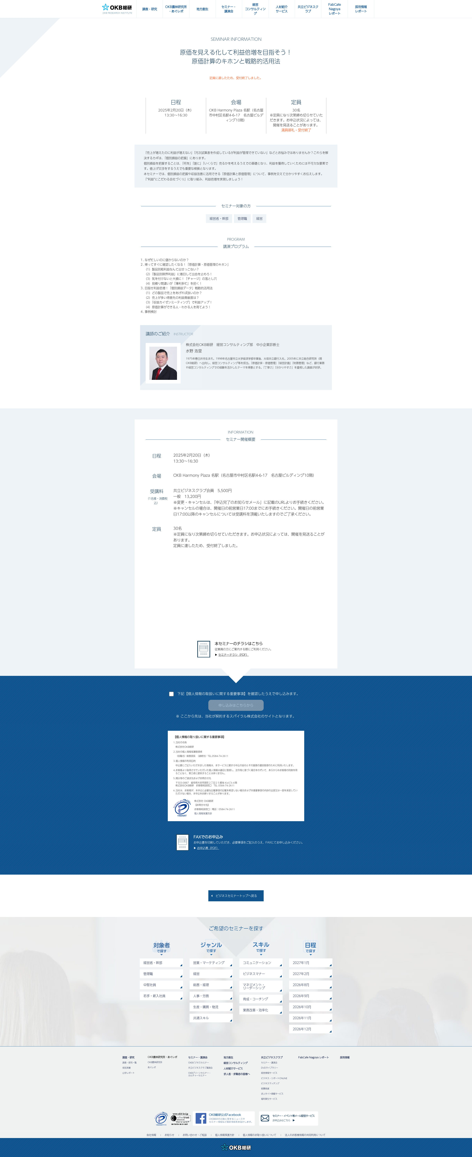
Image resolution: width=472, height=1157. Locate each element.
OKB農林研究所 (155, 1062)
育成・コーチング (255, 999)
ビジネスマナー (254, 973)
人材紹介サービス (233, 1068)
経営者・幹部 (219, 218)
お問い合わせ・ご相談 (195, 1135)
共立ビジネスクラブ (272, 1057)
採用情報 (345, 1057)
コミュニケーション (257, 962)
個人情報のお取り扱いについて (259, 1135)
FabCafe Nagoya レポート (313, 1057)
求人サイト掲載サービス (272, 1094)
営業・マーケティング (209, 962)
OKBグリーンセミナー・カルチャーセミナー (199, 1074)
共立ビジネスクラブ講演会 (200, 1068)
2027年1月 (301, 962)
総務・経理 (201, 984)
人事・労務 (201, 995)
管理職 (242, 218)
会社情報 (151, 1135)
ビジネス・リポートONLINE (274, 1078)
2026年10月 (302, 1006)
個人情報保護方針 (203, 813)
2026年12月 (302, 1029)
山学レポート (128, 1073)
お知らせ (169, 1135)
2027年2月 (301, 973)
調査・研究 (128, 1057)
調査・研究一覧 (129, 1062)
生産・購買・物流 (205, 1006)
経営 (259, 218)
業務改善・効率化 (255, 1010)
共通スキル (201, 1018)
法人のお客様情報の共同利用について (305, 1135)
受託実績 (126, 1068)
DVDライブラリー (269, 1068)
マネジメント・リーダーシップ (254, 986)
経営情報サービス (269, 1073)
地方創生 (228, 1057)
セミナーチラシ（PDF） (233, 654)
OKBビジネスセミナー (198, 1062)
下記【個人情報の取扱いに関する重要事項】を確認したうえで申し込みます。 (238, 693)
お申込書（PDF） (208, 848)
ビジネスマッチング (270, 1083)
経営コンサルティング (236, 1063)
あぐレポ (152, 1067)
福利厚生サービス (269, 1099)
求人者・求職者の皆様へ (237, 1074)
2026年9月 (301, 995)
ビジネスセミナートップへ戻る (236, 895)
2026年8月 (301, 984)
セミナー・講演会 (197, 1057)
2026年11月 (302, 1018)
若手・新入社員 (154, 995)
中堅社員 (149, 984)
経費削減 (265, 1088)
